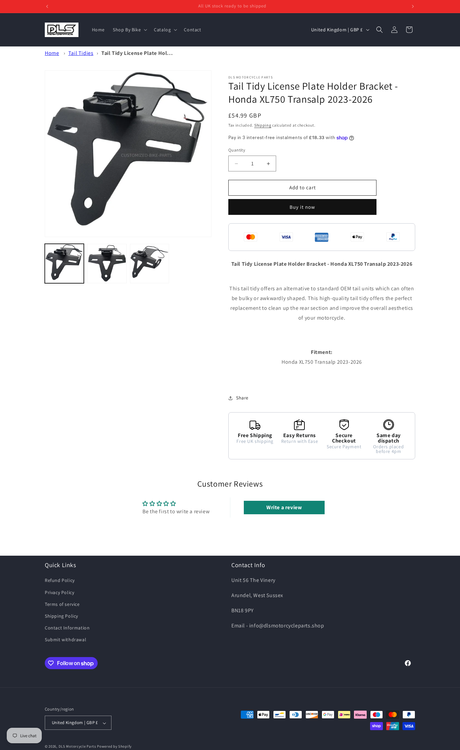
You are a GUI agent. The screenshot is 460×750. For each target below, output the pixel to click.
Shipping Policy (61, 616)
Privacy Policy (59, 592)
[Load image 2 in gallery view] (106, 263)
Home (52, 53)
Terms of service (62, 604)
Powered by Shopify (114, 746)
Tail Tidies (81, 53)
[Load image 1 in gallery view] (64, 263)
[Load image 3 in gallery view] (149, 263)
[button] (129, 30)
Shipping (262, 125)
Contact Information (67, 628)
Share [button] (242, 398)
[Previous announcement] (47, 6)
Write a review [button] (284, 507)
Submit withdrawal (65, 640)
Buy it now (302, 207)
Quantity (236, 150)
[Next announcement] (412, 6)
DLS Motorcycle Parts (77, 746)
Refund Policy (60, 580)
